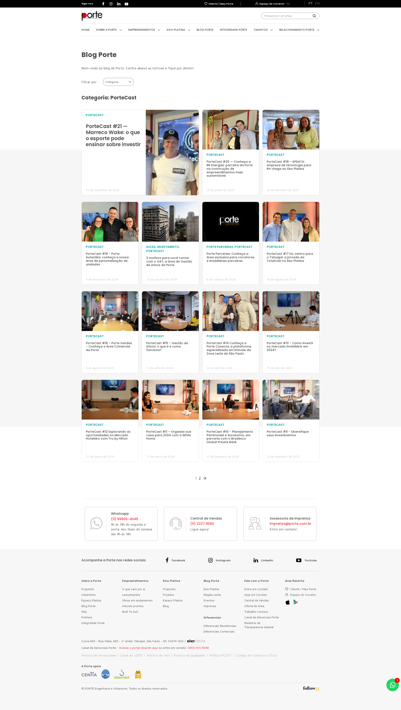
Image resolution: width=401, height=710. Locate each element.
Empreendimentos (142, 30)
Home (85, 30)
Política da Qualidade (189, 655)
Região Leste (212, 594)
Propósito (87, 589)
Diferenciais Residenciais (220, 626)
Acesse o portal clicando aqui (138, 647)
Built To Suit (130, 611)
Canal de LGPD (131, 655)
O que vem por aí (133, 589)
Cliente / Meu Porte (303, 589)
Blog (166, 606)
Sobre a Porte (106, 30)
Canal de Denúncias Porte (261, 617)
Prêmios (86, 617)
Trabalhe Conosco (256, 611)
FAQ (84, 611)
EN (317, 3)
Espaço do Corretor (303, 594)
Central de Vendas (256, 600)
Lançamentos (131, 594)
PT (310, 3)
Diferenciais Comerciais (219, 631)
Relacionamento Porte (297, 30)
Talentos (261, 30)
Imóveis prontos (132, 606)
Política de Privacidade (98, 655)
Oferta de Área (254, 606)
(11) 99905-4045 (124, 519)
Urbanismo (88, 594)
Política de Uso (158, 655)
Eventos (209, 600)
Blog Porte (205, 30)
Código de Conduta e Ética (256, 655)
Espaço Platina (91, 600)
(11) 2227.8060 (202, 523)
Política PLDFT (220, 655)
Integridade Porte (233, 30)
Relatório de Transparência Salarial (259, 625)
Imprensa (210, 606)
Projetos (168, 594)
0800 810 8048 (198, 647)
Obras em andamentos (137, 600)
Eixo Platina (176, 30)
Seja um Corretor (255, 594)
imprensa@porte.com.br (290, 523)
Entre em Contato (256, 589)
